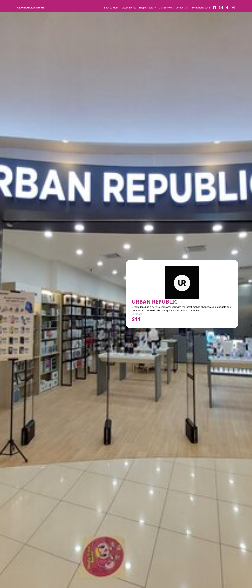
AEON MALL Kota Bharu (31, 7)
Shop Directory (147, 7)
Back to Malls (111, 7)
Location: (137, 314)
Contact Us (182, 7)
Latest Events (128, 7)
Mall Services (166, 7)
